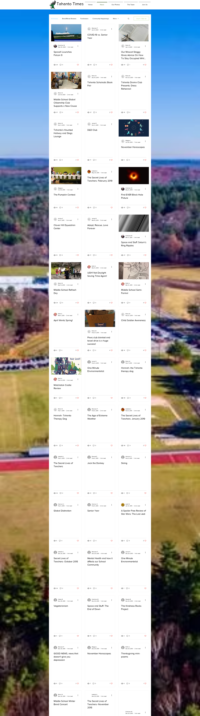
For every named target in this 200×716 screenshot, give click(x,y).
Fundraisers (84, 18)
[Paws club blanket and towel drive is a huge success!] (100, 318)
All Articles (54, 18)
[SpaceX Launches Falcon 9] (66, 32)
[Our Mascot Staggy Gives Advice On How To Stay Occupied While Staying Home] (134, 32)
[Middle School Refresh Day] (66, 270)
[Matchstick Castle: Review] (66, 366)
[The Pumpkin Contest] (66, 175)
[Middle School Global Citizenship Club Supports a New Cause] (66, 80)
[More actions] (78, 46)
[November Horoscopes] (134, 128)
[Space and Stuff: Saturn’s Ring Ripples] (134, 223)
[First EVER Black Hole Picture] (134, 175)
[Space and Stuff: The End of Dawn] (134, 699)
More (115, 18)
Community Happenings (100, 18)
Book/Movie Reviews (69, 18)
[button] (128, 19)
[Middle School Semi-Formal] (134, 270)
